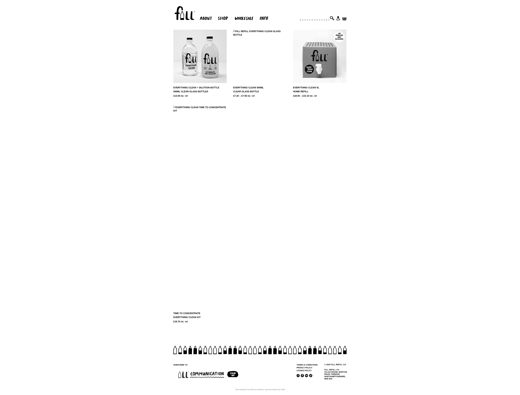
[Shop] (224, 14)
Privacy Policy (304, 368)
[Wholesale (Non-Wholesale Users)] (244, 14)
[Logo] (184, 14)
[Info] (266, 14)
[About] (205, 14)
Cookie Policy (304, 370)
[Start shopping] (344, 18)
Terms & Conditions (307, 365)
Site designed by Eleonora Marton (249, 389)
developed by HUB (277, 389)
